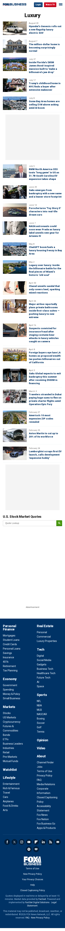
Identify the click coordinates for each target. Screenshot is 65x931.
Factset (42, 899)
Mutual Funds (10, 761)
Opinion (42, 740)
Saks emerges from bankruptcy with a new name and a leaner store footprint (45, 193)
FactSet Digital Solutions (37, 902)
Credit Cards (10, 644)
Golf (39, 727)
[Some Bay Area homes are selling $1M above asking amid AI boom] (15, 103)
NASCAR (42, 714)
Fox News (42, 814)
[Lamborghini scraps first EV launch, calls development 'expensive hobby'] (15, 453)
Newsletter (58, 842)
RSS (50, 842)
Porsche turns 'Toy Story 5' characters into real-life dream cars (45, 211)
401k (5, 661)
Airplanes (8, 801)
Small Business (11, 698)
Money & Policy (11, 694)
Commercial (44, 636)
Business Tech (45, 668)
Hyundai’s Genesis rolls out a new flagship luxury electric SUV (45, 29)
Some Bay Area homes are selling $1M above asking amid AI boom (44, 104)
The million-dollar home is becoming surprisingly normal (44, 47)
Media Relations (46, 784)
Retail (6, 752)
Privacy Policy (44, 775)
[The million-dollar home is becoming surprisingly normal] (15, 46)
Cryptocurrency (11, 721)
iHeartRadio (36, 849)
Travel (6, 792)
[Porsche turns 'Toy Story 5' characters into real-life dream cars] (15, 210)
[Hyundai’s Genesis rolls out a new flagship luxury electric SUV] (15, 28)
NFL (39, 701)
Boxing (41, 718)
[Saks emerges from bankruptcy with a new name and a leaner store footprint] (15, 192)
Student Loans (11, 639)
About (41, 756)
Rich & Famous (11, 788)
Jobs (39, 766)
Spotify (29, 849)
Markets (9, 707)
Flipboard (36, 842)
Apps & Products (46, 828)
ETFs (5, 739)
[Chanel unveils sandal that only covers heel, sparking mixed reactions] (15, 288)
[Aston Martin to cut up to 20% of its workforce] (15, 435)
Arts (5, 810)
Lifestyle (9, 778)
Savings (7, 653)
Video (41, 748)
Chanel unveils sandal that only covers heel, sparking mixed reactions (44, 289)
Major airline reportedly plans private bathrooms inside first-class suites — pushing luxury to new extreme (44, 311)
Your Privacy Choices (32, 879)
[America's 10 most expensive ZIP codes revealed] (15, 417)
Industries (8, 748)
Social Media (44, 660)
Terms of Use (44, 771)
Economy (10, 679)
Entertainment (11, 783)
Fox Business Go (46, 823)
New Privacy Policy (32, 874)
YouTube (29, 842)
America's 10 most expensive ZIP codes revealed (41, 418)
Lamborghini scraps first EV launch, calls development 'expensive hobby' (45, 454)
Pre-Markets (10, 756)
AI (38, 682)
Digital (40, 655)
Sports (42, 695)
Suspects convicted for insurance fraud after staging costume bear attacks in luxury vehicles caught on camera (44, 335)
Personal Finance (9, 627)
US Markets (9, 717)
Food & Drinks (10, 805)
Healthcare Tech (46, 673)
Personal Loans (11, 648)
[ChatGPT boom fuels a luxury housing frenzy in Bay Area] (15, 249)
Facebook (7, 842)
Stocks (7, 713)
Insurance (8, 657)
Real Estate (45, 626)
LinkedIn (43, 842)
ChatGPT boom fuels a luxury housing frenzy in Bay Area (45, 250)
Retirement (9, 666)
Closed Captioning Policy (32, 890)
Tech (40, 649)
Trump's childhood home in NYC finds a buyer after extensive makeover (44, 86)
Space (40, 686)
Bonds (6, 734)
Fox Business (14, 4)
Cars (5, 797)
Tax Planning (10, 670)
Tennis (40, 731)
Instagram (22, 842)
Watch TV (50, 4)
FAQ (39, 779)
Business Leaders (13, 743)
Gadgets (41, 664)
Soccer (41, 722)
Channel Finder (45, 762)
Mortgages (9, 635)
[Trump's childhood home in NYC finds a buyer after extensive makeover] (15, 85)
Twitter (14, 842)
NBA (39, 705)
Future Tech (43, 677)
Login (38, 4)
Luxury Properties (47, 641)
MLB (39, 709)
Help (32, 885)
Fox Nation (43, 819)
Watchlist (10, 770)
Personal (42, 632)
